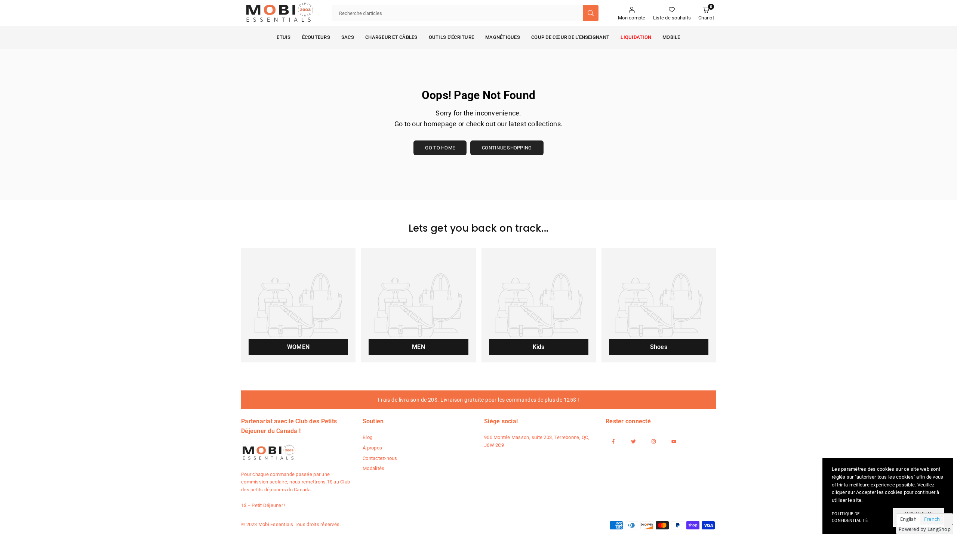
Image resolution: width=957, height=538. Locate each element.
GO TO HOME (440, 148)
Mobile (671, 37)
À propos (372, 448)
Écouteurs (316, 37)
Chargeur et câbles (391, 37)
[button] (706, 13)
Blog (367, 437)
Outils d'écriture (451, 37)
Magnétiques (502, 37)
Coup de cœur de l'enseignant (570, 37)
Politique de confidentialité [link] (850, 517)
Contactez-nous (380, 458)
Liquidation (636, 37)
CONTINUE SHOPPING (507, 148)
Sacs (347, 37)
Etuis (283, 37)
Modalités (373, 468)
